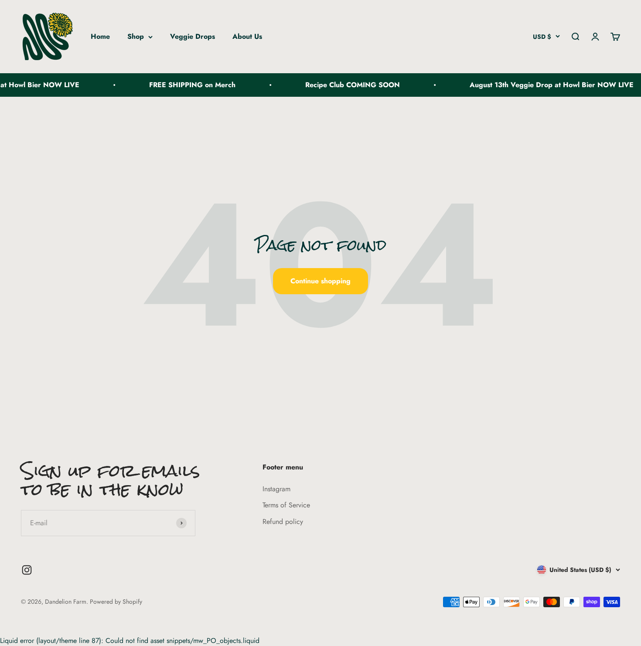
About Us (247, 36)
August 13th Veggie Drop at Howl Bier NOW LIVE (545, 85)
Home (100, 36)
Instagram (276, 489)
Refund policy (283, 522)
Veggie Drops (192, 36)
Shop (135, 36)
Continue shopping (320, 281)
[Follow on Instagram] (27, 570)
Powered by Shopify (116, 601)
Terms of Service (286, 505)
